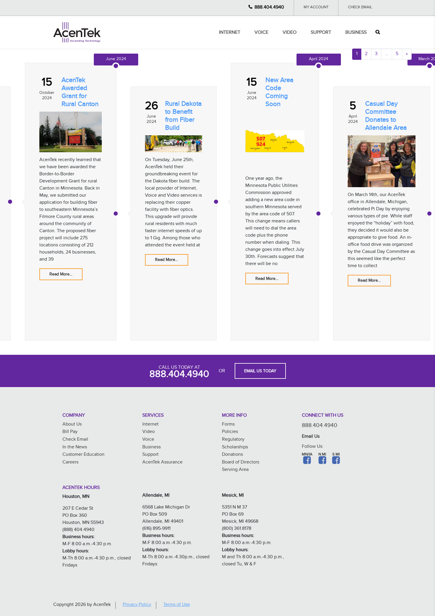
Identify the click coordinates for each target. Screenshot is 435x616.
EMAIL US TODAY (260, 371)
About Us (72, 425)
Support (321, 33)
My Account (316, 7)
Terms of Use (176, 605)
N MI (322, 455)
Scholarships (235, 448)
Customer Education (83, 455)
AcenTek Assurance (162, 463)
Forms (228, 425)
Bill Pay (70, 432)
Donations (232, 455)
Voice (261, 33)
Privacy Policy (137, 605)
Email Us (311, 437)
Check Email (360, 7)
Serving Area (235, 470)
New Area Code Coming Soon (279, 93)
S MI (336, 455)
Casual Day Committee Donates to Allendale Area (386, 116)
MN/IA (307, 455)
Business (356, 33)
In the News (74, 448)
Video (290, 33)
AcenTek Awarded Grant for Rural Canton (80, 93)
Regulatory (233, 440)
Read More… (60, 274)
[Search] (378, 32)
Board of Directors (240, 463)
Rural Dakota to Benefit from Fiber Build (183, 116)
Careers (70, 463)
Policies (230, 432)
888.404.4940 (269, 8)
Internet (229, 33)
